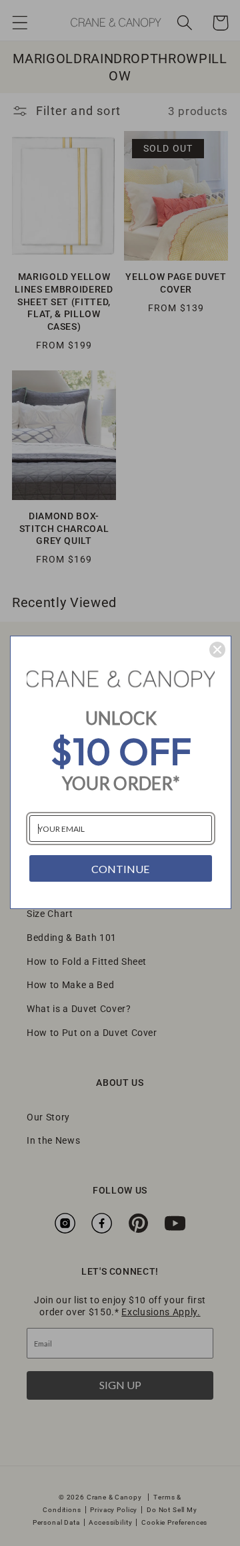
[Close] (217, 650)
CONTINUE (120, 868)
